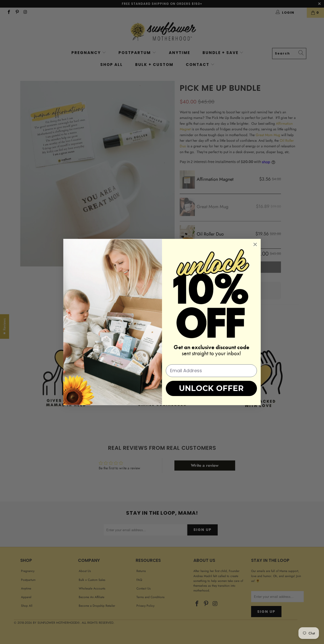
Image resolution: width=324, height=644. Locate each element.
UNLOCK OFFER (211, 388)
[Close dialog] (255, 244)
